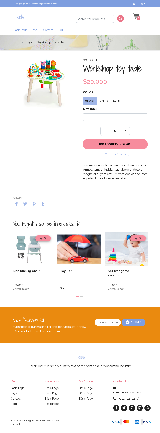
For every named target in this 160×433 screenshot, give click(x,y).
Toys (34, 29)
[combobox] (99, 16)
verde (90, 101)
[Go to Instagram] (140, 408)
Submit (136, 322)
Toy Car (66, 271)
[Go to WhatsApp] (147, 408)
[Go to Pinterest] (132, 408)
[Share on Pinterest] (34, 204)
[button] (142, 3)
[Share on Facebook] (16, 204)
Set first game (118, 271)
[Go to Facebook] (116, 408)
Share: (18, 198)
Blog (60, 29)
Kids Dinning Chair (26, 271)
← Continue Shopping (115, 154)
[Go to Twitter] (124, 408)
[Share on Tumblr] (42, 204)
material (90, 109)
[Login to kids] (134, 3)
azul (117, 101)
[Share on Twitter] (25, 204)
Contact (48, 29)
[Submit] (120, 18)
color (88, 92)
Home (16, 42)
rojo (104, 101)
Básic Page (20, 29)
